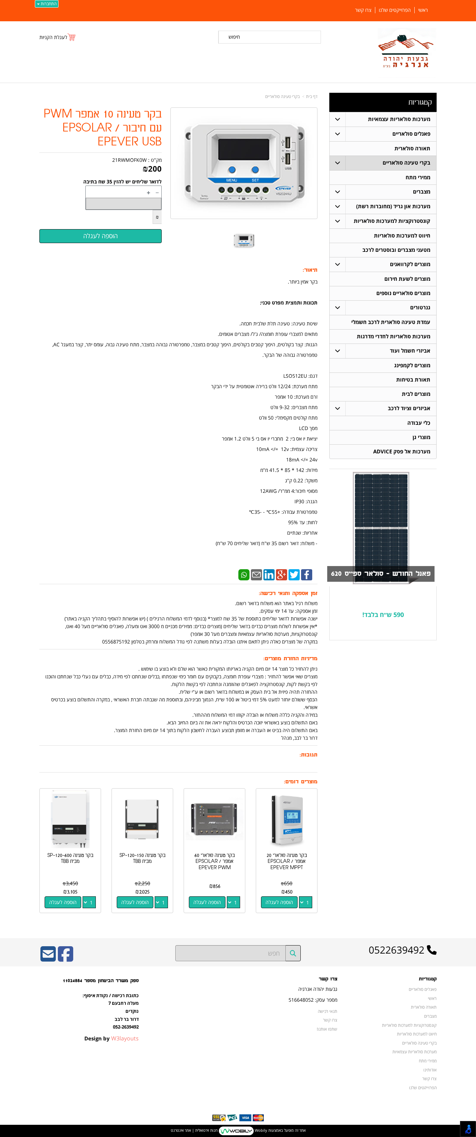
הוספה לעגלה (279, 902)
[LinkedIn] (269, 574)
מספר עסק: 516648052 (313, 999)
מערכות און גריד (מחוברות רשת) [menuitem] (393, 206)
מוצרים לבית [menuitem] (416, 394)
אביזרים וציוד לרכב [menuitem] (409, 408)
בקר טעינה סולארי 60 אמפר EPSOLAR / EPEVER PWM (214, 861)
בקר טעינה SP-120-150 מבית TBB (143, 858)
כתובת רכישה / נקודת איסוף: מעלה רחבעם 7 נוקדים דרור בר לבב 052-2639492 (111, 1011)
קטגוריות (420, 102)
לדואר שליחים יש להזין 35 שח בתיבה (122, 181)
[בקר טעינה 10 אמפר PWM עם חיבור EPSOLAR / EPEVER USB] (244, 240)
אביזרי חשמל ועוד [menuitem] (410, 350)
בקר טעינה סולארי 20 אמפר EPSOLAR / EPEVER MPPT (287, 861)
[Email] (256, 574)
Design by (111, 1038)
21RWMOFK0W (129, 160)
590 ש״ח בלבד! (383, 614)
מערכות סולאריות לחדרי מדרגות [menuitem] (393, 336)
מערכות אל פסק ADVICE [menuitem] (401, 451)
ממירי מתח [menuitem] (418, 177)
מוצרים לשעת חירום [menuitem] (407, 279)
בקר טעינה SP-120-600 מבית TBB (70, 858)
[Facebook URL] (65, 958)
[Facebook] (306, 574)
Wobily (260, 1130)
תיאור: (310, 270)
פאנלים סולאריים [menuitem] (411, 133)
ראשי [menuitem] (423, 10)
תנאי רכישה (327, 1011)
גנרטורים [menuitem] (420, 307)
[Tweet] (294, 574)
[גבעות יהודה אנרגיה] (407, 53)
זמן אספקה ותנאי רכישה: (288, 593)
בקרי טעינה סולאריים (282, 96)
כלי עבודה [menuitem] (418, 423)
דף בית (311, 96)
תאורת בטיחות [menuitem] (413, 379)
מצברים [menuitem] (421, 191)
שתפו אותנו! (327, 1029)
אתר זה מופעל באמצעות (238, 1130)
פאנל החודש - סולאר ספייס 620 (381, 574)
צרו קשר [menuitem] (363, 10)
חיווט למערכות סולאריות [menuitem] (402, 235)
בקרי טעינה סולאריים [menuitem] (406, 162)
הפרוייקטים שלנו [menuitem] (395, 10)
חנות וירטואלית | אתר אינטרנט (194, 1130)
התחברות (48, 4)
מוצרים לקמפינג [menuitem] (412, 365)
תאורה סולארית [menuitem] (412, 148)
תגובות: (308, 755)
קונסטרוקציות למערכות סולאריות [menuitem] (392, 221)
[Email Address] (48, 958)
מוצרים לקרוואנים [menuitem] (410, 264)
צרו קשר (328, 979)
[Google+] (281, 574)
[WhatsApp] (243, 574)
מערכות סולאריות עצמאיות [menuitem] (399, 119)
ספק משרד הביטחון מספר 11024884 (101, 981)
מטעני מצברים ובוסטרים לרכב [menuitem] (396, 250)
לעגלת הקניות (53, 37)
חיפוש (234, 36)
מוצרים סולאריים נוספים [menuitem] (403, 293)
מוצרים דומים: (300, 781)
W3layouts (125, 1038)
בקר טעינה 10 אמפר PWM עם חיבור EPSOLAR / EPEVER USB (103, 128)
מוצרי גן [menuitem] (421, 437)
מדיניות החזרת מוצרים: (290, 658)
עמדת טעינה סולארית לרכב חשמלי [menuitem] (390, 322)
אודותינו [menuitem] (430, 1069)
